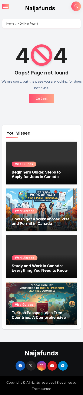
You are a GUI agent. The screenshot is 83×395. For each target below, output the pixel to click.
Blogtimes (64, 382)
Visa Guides (24, 164)
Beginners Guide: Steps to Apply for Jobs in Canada (36, 174)
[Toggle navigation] (5, 6)
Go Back (41, 99)
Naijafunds (40, 8)
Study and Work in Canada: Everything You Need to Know (40, 268)
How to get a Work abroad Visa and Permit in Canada (41, 221)
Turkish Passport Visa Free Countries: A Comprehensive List (39, 317)
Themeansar (41, 388)
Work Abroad (24, 211)
